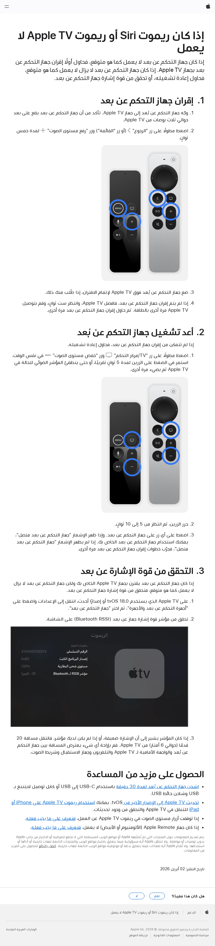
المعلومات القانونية (167, 935)
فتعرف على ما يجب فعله (51, 818)
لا (137, 896)
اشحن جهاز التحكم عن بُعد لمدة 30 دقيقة (157, 786)
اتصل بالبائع (47, 846)
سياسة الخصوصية (197, 935)
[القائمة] (6, 6)
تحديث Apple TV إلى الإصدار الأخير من (161, 802)
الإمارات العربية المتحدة (21, 929)
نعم (157, 896)
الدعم (192, 912)
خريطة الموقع (138, 935)
